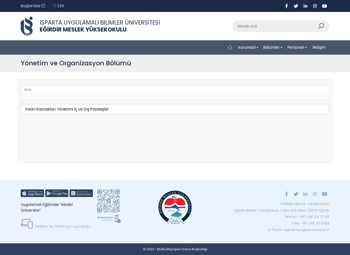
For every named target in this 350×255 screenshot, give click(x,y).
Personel (295, 47)
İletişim (319, 47)
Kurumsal (246, 47)
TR (54, 6)
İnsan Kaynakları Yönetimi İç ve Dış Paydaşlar (67, 109)
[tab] (175, 102)
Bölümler (271, 47)
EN (62, 6)
